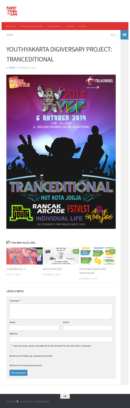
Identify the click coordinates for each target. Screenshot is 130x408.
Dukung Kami (54, 26)
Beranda (10, 26)
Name (13, 322)
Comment (15, 300)
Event (9, 34)
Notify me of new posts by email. (26, 365)
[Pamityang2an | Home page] (11, 11)
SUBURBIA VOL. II (16, 269)
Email (66, 322)
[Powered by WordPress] (17, 401)
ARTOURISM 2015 (52, 269)
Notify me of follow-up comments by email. (31, 355)
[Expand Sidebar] (124, 35)
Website (13, 333)
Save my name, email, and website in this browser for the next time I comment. (52, 345)
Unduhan (70, 26)
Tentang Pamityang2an (31, 26)
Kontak (82, 26)
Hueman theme (42, 401)
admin (12, 67)
